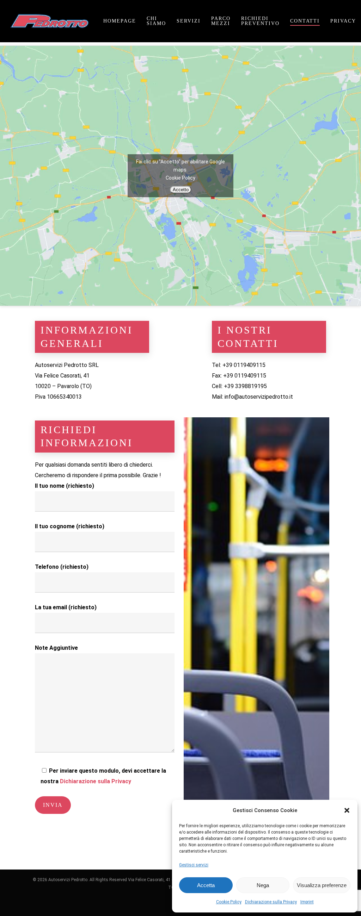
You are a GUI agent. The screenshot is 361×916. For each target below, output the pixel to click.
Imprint (307, 901)
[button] (346, 810)
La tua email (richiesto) (66, 607)
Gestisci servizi (193, 864)
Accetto (181, 189)
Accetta (206, 885)
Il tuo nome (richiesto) (64, 485)
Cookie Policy (228, 901)
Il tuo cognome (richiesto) (69, 526)
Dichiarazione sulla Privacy (271, 901)
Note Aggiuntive (56, 647)
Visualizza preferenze (322, 885)
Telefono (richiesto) (61, 566)
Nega (263, 885)
